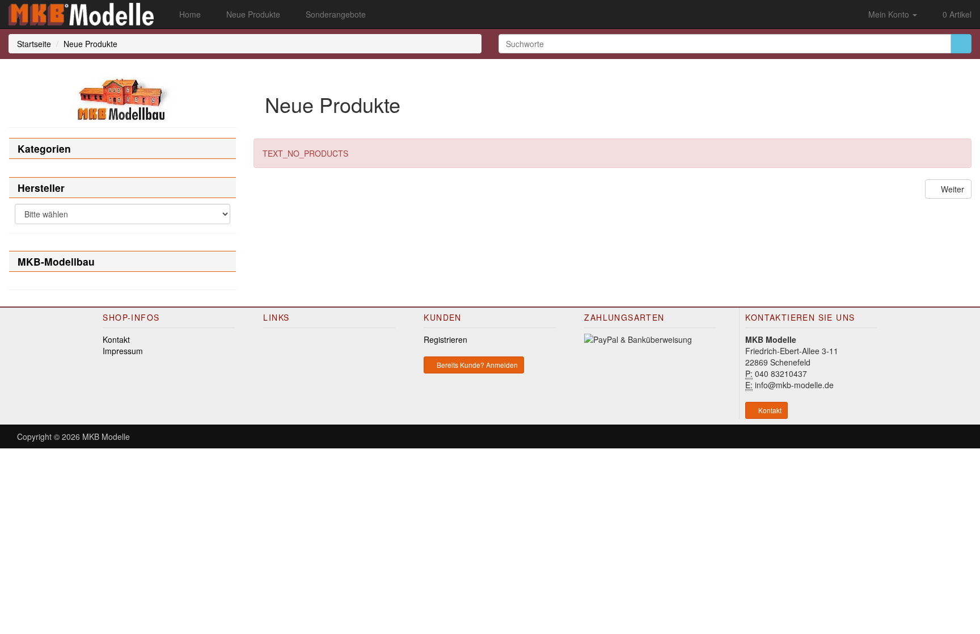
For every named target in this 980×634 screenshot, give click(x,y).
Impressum (123, 350)
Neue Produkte (90, 43)
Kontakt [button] (769, 410)
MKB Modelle (106, 436)
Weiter (951, 189)
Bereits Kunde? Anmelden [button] (476, 365)
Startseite (34, 43)
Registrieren (445, 339)
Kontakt (116, 339)
